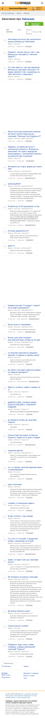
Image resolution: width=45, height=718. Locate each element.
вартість (11, 246)
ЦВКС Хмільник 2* (28, 138)
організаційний (14, 184)
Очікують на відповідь (29, 32)
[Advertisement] (22, 106)
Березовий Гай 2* (27, 186)
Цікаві (19, 30)
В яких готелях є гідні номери (20, 516)
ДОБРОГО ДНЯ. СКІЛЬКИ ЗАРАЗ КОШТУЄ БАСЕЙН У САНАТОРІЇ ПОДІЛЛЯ (22, 404)
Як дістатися (6, 677)
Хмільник (28, 18)
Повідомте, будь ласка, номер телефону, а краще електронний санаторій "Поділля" (21, 647)
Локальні (35, 32)
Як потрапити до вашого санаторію (23, 577)
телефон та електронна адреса (21, 503)
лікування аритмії (15, 451)
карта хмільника (15, 484)
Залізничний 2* (26, 171)
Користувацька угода (23, 697)
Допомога (28, 694)
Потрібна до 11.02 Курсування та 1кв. (24, 206)
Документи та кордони (31, 673)
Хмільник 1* (25, 233)
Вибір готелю (6, 675)
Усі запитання (6, 666)
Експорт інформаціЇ (24, 696)
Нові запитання (9, 31)
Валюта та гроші (29, 675)
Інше (25, 678)
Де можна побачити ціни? (19, 611)
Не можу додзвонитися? (18, 231)
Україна (10, 44)
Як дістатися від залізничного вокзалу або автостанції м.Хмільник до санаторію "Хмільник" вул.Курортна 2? (24, 134)
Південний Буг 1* (27, 453)
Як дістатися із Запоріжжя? (19, 325)
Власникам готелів (11, 696)
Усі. (41, 32)
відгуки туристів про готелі (22, 701)
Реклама (34, 694)
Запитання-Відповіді (18, 8)
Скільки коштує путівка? (18, 626)
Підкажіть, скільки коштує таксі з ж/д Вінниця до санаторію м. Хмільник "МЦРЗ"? (23, 54)
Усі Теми (5, 673)
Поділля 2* (25, 392)
